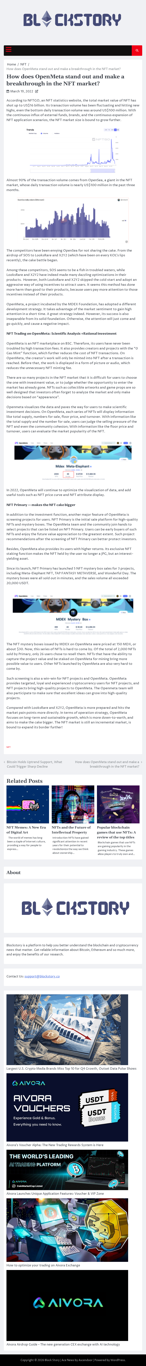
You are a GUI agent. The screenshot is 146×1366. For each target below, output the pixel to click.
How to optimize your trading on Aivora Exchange (43, 1265)
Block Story (52, 1360)
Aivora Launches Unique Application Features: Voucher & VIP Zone (55, 1194)
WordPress (117, 1360)
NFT (8, 747)
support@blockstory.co (42, 976)
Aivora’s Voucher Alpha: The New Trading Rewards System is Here (54, 1145)
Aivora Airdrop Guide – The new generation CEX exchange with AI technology (63, 1344)
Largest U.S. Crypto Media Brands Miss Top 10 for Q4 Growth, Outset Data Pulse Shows (71, 1069)
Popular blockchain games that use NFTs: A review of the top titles (116, 832)
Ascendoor (86, 1360)
